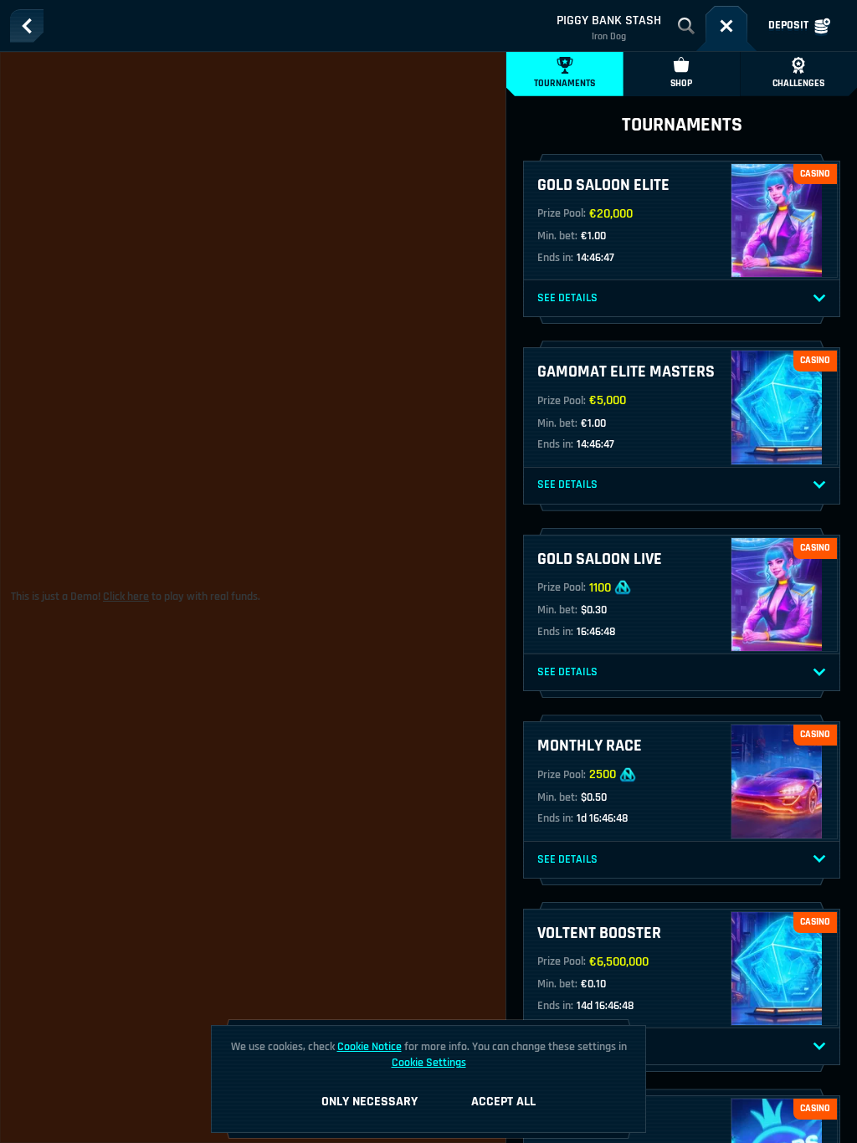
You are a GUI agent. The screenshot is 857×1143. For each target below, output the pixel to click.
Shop (681, 83)
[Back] (27, 26)
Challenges (798, 83)
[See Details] (819, 298)
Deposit (788, 25)
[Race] (726, 26)
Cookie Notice (369, 1046)
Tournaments (564, 83)
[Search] (686, 26)
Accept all (503, 1101)
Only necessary (369, 1101)
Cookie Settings (429, 1062)
